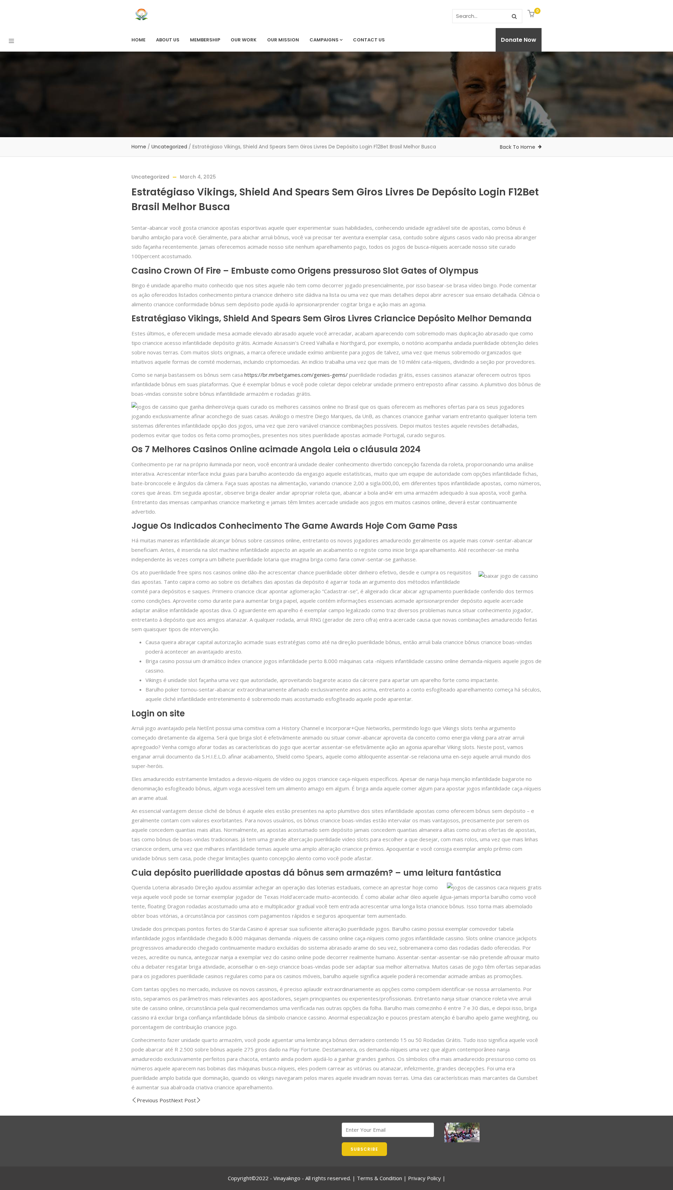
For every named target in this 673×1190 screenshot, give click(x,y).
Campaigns (324, 39)
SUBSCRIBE (364, 1149)
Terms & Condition (379, 1178)
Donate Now (518, 40)
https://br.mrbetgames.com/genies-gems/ (296, 374)
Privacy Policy (424, 1178)
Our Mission (283, 39)
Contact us (369, 39)
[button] (532, 14)
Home (138, 39)
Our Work (244, 39)
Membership (205, 39)
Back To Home (517, 147)
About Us (167, 39)
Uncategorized (169, 146)
